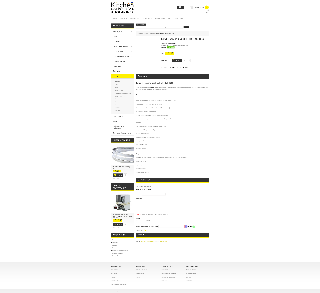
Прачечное (117, 41)
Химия (115, 121)
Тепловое (116, 71)
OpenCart (119, 291)
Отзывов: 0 (172, 67)
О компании (115, 240)
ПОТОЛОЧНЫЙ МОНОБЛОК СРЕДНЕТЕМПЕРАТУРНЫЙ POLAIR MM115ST (122, 216)
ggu (158, 241)
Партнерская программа (168, 277)
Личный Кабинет (191, 269)
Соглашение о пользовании (120, 250)
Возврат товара (140, 273)
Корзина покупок (147, 18)
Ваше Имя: (139, 194)
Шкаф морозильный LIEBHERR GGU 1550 (164, 33)
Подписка (189, 280)
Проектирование (117, 248)
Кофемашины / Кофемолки (118, 127)
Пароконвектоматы (120, 46)
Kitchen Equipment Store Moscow (128, 291)
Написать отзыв (183, 67)
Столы (117, 99)
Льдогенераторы (119, 61)
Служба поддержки (117, 253)
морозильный (148, 241)
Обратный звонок (141, 24)
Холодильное (118, 76)
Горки (116, 84)
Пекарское (117, 66)
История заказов (191, 273)
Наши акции (164, 280)
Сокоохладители (119, 96)
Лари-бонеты (119, 90)
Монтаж (114, 245)
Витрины (117, 81)
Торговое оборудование (122, 133)
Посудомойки (118, 51)
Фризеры (117, 102)
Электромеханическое (121, 56)
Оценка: (138, 218)
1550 (160, 241)
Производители (165, 269)
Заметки (188, 277)
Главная (115, 18)
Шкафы (117, 105)
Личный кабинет (135, 18)
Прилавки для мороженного (123, 93)
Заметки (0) (123, 18)
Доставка (115, 242)
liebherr (154, 241)
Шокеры (117, 107)
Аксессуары (117, 32)
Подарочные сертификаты (168, 273)
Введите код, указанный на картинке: (147, 226)
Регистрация (179, 18)
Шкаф (142, 241)
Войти (169, 18)
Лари (116, 87)
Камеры (117, 110)
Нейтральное (118, 116)
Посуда (115, 37)
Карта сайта (115, 256)
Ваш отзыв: (139, 198)
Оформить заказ (160, 18)
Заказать (186, 27)
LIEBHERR (173, 43)
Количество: (165, 60)
